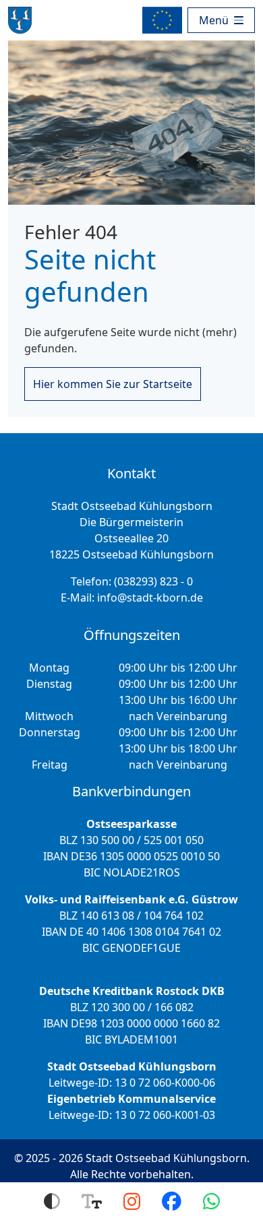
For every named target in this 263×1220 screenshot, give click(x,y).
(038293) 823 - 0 (153, 581)
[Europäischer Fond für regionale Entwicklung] (164, 20)
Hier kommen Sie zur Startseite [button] (112, 384)
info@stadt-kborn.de (150, 597)
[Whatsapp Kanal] (211, 1201)
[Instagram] (132, 1201)
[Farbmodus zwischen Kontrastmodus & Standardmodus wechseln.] (52, 1201)
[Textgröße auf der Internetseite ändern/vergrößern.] (92, 1201)
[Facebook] (171, 1201)
